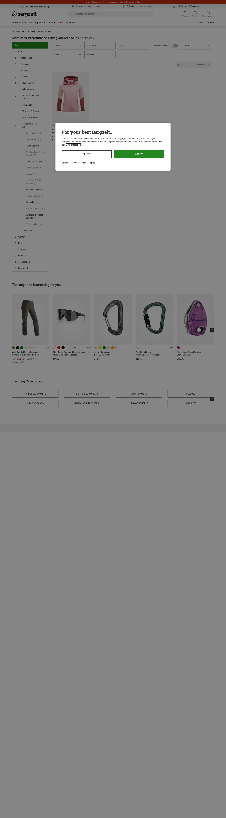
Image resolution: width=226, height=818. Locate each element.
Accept (139, 154)
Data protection (73, 145)
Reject (87, 154)
